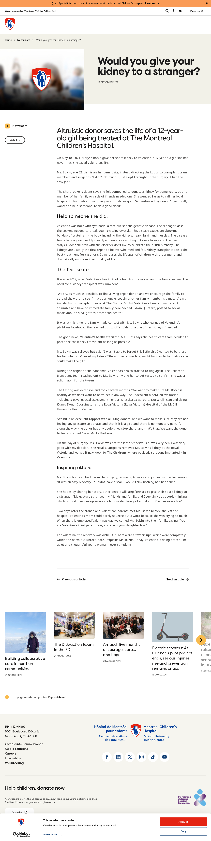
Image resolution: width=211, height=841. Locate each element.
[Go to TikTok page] (153, 757)
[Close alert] (207, 3)
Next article (175, 579)
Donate (195, 11)
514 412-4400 (15, 727)
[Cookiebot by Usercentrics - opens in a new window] (21, 834)
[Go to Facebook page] (107, 757)
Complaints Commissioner (24, 744)
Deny (183, 831)
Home (8, 40)
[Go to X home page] (130, 757)
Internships (13, 758)
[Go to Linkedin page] (118, 757)
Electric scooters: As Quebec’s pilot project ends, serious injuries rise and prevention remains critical (172, 658)
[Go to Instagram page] (141, 757)
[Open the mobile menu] (202, 24)
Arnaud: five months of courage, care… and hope (121, 649)
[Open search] (167, 11)
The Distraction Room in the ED (74, 647)
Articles (15, 140)
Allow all (183, 821)
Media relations (16, 749)
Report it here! (56, 697)
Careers (10, 753)
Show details (50, 834)
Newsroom (23, 40)
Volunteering (14, 763)
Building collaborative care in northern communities (25, 663)
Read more (152, 3)
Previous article (74, 579)
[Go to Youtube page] (164, 757)
